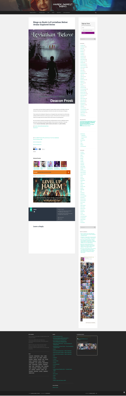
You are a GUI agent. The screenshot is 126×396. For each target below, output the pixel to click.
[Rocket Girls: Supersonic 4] (81, 294)
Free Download (83, 64)
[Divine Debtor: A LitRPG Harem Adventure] (83, 303)
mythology (33, 369)
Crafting (82, 54)
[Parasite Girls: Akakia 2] (83, 291)
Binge (81, 48)
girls (69, 213)
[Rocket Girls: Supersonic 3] (91, 294)
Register (59, 12)
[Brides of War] (89, 279)
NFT (81, 84)
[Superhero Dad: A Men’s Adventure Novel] (81, 306)
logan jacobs (46, 366)
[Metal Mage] (88, 349)
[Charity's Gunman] (91, 318)
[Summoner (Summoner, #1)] (81, 271)
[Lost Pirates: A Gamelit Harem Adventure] (92, 346)
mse (29, 369)
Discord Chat (42, 12)
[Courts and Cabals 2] (81, 315)
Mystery (82, 81)
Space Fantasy (83, 98)
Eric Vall (46, 359)
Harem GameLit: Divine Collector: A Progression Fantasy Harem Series (88, 251)
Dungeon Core (83, 167)
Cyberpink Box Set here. (41, 175)
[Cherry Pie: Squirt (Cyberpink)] (89, 282)
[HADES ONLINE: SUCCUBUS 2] (81, 283)
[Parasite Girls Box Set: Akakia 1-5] (83, 297)
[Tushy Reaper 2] (91, 285)
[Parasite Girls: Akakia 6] (89, 294)
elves (43, 359)
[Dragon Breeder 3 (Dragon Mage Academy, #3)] (91, 312)
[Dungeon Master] (94, 349)
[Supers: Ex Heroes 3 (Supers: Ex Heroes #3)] (85, 277)
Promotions (83, 90)
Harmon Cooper (34, 364)
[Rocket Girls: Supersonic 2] (85, 300)
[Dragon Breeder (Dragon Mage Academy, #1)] (87, 312)
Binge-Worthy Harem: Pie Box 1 (85, 125)
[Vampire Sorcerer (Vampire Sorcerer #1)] (91, 279)
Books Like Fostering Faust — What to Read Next (62, 350)
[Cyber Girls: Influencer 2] (85, 294)
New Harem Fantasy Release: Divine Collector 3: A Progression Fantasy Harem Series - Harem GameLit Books (88, 249)
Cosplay (82, 53)
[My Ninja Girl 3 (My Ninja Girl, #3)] (91, 306)
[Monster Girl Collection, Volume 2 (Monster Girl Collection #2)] (89, 303)
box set (35, 357)
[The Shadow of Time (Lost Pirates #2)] (85, 268)
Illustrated (82, 178)
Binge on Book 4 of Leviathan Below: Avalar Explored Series (50, 23)
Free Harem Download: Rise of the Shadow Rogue (87, 124)
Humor (82, 70)
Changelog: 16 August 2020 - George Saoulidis (88, 237)
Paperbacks (83, 192)
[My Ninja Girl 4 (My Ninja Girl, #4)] (93, 306)
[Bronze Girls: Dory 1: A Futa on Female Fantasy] (91, 300)
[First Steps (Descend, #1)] (85, 305)
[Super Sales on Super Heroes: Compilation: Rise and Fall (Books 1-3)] (93, 268)
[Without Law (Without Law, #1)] (93, 271)
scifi (45, 369)
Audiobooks (83, 46)
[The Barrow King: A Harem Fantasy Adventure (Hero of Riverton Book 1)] (91, 315)
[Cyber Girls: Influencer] (87, 288)
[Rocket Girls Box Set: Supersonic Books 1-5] (87, 285)
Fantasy (82, 62)
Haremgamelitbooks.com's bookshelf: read (87, 257)
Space (82, 203)
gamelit (66, 213)
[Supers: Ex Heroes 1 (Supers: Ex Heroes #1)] (89, 265)
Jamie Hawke (45, 364)
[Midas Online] (93, 285)
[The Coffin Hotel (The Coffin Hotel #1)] (81, 321)
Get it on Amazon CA (37, 144)
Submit (82, 138)
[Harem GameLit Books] (63, 5)
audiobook (30, 357)
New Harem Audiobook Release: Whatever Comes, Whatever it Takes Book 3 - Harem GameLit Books (88, 240)
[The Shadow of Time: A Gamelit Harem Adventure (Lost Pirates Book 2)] (96, 346)
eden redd (39, 359)
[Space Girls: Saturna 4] (87, 297)
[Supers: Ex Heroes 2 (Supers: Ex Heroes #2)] (87, 277)
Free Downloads (56, 364)
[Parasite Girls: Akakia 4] (87, 291)
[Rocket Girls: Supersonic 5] (85, 297)
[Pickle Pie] (83, 265)
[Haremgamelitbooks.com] (83, 259)
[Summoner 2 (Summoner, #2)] (87, 271)
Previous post (61, 217)
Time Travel (83, 107)
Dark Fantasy (83, 59)
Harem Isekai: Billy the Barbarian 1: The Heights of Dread (87, 247)
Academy (82, 45)
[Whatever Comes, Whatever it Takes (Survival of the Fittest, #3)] (83, 306)
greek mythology (45, 362)
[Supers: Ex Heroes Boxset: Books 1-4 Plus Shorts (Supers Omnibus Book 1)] (89, 273)
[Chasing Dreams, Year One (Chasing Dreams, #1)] (87, 280)
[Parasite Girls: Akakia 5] (81, 297)
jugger (30, 366)
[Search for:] (88, 39)
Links (54, 372)
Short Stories (83, 95)
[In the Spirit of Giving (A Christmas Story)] (93, 291)
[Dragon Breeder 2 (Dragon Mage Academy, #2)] (89, 312)
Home (54, 365)
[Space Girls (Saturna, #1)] (85, 288)
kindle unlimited (37, 366)
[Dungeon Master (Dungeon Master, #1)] (89, 271)
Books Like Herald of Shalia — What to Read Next (62, 352)
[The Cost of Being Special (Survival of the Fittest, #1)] (91, 277)
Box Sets (82, 156)
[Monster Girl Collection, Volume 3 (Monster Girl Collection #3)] (85, 318)
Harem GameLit (83, 67)
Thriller (82, 106)
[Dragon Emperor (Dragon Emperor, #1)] (91, 271)
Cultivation (82, 56)
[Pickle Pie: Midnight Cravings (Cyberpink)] (91, 288)
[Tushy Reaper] (91, 282)
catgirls (41, 357)
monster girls (66, 214)
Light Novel (82, 76)
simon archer (36, 371)
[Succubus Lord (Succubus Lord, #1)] (85, 271)
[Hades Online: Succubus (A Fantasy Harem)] (93, 280)
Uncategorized (83, 217)
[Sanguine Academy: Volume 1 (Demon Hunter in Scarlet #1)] (89, 318)
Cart (54, 355)
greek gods (39, 362)
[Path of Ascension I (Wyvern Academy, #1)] (87, 306)
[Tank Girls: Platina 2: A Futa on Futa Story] (89, 300)
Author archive (34, 212)
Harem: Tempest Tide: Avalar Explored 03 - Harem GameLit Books (88, 234)
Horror (82, 68)
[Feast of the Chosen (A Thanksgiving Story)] (89, 291)
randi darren (38, 369)
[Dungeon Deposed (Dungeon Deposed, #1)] (91, 268)
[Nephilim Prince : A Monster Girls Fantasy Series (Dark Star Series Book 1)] (83, 318)
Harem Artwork (83, 65)
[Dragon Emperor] (96, 349)
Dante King (30, 359)
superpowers (46, 371)
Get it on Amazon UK (37, 142)
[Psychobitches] (83, 268)
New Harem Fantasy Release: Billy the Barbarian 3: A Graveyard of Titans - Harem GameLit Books (88, 245)
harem (71, 213)
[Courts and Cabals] (93, 312)
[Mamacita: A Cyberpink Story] (93, 282)
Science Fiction (83, 93)
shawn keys (31, 371)
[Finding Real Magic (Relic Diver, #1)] (87, 265)
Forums (54, 362)
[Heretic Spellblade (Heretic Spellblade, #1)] (93, 318)
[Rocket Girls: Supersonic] (89, 288)
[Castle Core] (87, 318)
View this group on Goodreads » (90, 322)
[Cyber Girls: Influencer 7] (89, 297)
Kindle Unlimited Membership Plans (42, 126)
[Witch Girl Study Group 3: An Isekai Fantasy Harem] (93, 314)
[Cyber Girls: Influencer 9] (91, 297)
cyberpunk (44, 357)
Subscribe (83, 32)
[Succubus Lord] (90, 349)
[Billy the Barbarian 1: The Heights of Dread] (81, 318)
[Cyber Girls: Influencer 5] (93, 294)
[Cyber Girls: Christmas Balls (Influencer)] (89, 285)
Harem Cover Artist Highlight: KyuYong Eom (87, 122)
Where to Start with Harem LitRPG (59, 380)
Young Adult (83, 115)
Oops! (54, 375)
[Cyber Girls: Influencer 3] (85, 285)
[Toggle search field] (95, 12)
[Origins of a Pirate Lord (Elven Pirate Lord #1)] (83, 312)
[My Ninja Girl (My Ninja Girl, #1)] (91, 303)
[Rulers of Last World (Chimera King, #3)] (91, 309)
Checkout (55, 357)
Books (54, 349)
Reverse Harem (83, 92)
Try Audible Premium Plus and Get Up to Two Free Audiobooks (47, 137)
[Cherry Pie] (85, 265)
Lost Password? (66, 12)
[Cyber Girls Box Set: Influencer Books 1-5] (83, 285)
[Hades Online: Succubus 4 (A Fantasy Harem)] (85, 283)
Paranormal (82, 87)
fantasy (64, 213)
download (60, 213)
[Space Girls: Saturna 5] (93, 297)
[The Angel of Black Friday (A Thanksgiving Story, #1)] (81, 280)
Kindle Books (33, 12)
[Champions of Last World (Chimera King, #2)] (89, 309)
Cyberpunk (82, 57)
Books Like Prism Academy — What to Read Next (62, 354)
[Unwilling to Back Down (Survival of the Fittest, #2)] (85, 280)
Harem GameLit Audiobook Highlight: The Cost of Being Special (88, 242)
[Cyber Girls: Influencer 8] (81, 300)
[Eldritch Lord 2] (81, 274)
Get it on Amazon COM (37, 139)
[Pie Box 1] (81, 285)
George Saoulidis (31, 362)
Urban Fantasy (83, 112)
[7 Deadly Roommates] (81, 265)
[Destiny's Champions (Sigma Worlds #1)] (93, 303)
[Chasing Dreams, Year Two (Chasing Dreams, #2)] (81, 303)
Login (53, 12)
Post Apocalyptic (83, 89)
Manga (82, 78)
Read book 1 (35, 127)
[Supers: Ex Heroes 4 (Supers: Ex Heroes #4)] (83, 277)
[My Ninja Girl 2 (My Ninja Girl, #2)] (89, 306)
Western (82, 114)
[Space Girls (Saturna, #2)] (87, 294)
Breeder (82, 51)
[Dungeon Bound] (85, 315)
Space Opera (83, 100)
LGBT (81, 75)
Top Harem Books (84, 109)
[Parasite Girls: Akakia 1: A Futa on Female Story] (81, 291)
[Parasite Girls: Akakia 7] (87, 300)
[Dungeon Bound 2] (87, 315)
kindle (60, 214)
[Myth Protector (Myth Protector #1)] (91, 265)
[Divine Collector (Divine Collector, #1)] (85, 309)
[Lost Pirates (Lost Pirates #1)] (81, 268)
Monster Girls (83, 79)
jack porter (40, 364)
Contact (54, 359)
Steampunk (82, 103)
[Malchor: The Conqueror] (81, 312)
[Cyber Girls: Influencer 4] (83, 294)
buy (37, 357)
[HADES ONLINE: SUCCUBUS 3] (83, 283)
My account (55, 373)
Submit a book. (55, 387)
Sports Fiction (83, 101)
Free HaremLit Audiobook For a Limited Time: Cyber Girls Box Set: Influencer (87, 123)
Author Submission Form (58, 336)
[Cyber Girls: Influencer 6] (83, 300)
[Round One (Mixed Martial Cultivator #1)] (87, 282)
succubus (40, 371)
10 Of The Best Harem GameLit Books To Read (87, 121)
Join (48, 12)
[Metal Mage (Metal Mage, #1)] (83, 271)
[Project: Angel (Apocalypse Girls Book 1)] (85, 303)
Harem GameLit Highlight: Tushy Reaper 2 (88, 238)
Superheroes (83, 104)
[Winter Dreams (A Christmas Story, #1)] (93, 277)
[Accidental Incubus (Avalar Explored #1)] (83, 309)
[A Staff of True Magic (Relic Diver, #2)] (87, 274)
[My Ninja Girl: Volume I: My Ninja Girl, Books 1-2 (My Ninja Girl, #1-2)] (81, 308)
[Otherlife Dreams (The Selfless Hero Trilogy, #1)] (87, 268)
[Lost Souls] (83, 315)
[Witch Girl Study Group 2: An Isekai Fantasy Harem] (85, 311)
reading (42, 369)
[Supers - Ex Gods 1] (93, 265)
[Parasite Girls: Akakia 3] (85, 291)
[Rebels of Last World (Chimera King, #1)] (87, 309)
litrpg (62, 214)
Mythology (82, 82)
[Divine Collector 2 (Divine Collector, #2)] (89, 314)
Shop (54, 377)
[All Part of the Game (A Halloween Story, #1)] (83, 280)
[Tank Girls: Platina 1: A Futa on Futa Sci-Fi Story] (91, 291)
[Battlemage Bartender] (87, 303)
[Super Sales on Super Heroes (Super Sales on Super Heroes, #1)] (89, 268)
